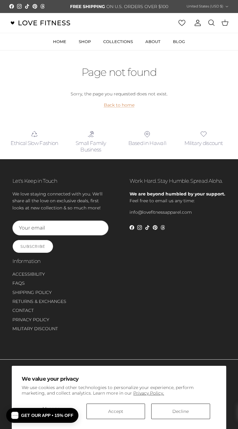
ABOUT (153, 46)
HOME (59, 46)
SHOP (85, 46)
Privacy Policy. (148, 393)
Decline (180, 411)
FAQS (18, 288)
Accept (115, 411)
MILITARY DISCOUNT (35, 334)
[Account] (196, 28)
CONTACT (23, 315)
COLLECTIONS (118, 46)
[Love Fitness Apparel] (40, 28)
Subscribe (32, 251)
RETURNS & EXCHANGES (39, 306)
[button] (42, 415)
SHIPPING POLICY (32, 297)
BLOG (179, 46)
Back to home (119, 110)
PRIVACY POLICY (30, 325)
